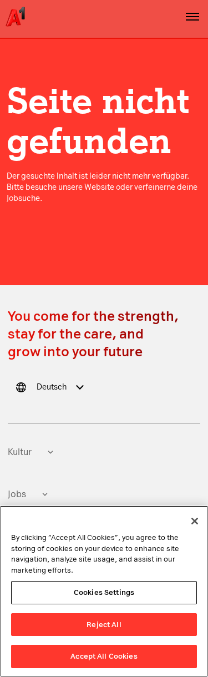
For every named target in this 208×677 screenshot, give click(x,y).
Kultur (20, 452)
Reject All (104, 624)
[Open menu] (192, 17)
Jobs (17, 494)
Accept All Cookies (103, 656)
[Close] (194, 521)
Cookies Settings (104, 592)
